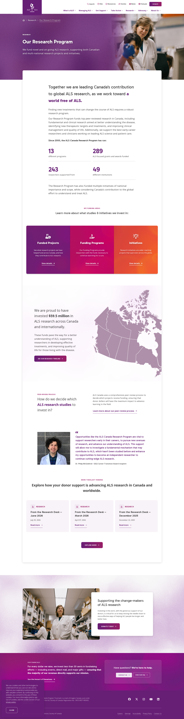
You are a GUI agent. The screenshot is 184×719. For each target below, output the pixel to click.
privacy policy (11, 702)
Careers (120, 714)
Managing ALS (85, 10)
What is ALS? (68, 10)
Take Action (116, 10)
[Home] (32, 7)
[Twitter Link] (136, 699)
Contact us (122, 675)
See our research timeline (49, 359)
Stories (123, 4)
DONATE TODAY (107, 626)
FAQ (101, 4)
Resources (112, 4)
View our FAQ (140, 675)
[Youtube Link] (151, 699)
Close (11, 710)
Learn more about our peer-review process (113, 411)
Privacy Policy (147, 714)
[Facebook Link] (129, 699)
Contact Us (158, 714)
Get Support (101, 10)
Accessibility (137, 714)
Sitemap (128, 714)
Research (130, 10)
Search (91, 4)
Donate (155, 4)
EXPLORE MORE (91, 545)
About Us (155, 10)
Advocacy (142, 10)
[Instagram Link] (144, 699)
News (133, 4)
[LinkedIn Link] (158, 699)
